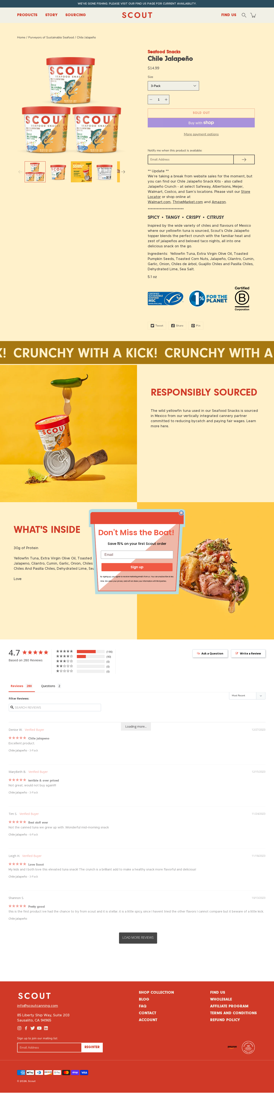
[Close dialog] (181, 513)
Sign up (137, 567)
